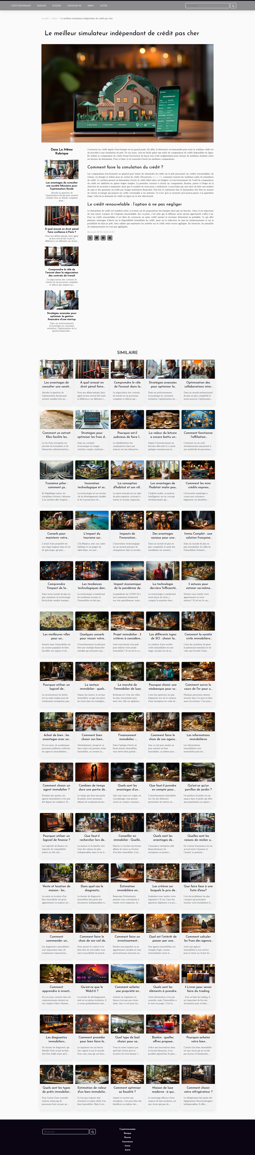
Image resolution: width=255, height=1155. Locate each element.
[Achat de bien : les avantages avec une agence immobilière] (56, 721)
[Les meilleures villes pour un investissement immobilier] (56, 620)
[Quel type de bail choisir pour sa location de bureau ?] (127, 1023)
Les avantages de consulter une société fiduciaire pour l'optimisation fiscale (62, 186)
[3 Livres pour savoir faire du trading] (198, 973)
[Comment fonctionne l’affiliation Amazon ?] (198, 419)
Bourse (56, 5)
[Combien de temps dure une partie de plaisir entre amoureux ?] (92, 771)
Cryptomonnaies (21, 5)
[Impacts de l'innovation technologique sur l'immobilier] (127, 520)
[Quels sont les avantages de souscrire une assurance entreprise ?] (162, 822)
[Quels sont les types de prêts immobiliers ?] (56, 1074)
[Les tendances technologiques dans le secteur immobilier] (92, 570)
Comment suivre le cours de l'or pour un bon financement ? (198, 688)
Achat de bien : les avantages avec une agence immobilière (56, 739)
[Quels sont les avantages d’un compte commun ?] (127, 771)
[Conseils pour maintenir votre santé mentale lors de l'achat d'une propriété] (56, 520)
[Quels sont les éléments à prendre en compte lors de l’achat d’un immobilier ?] (162, 973)
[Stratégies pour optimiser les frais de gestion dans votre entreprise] (92, 419)
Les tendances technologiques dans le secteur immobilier (92, 588)
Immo (91, 5)
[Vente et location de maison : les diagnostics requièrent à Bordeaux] (56, 872)
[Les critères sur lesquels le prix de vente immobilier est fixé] (162, 872)
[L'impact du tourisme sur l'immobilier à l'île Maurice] (92, 520)
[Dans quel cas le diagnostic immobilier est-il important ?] (92, 872)
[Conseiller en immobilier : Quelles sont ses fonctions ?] (127, 822)
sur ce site (157, 176)
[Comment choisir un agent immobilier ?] (56, 771)
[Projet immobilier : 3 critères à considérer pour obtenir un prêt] (127, 620)
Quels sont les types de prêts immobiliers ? (56, 1091)
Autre (103, 5)
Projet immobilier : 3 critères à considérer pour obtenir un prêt (127, 638)
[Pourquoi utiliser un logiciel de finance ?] (56, 822)
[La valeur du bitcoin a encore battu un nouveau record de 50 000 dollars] (162, 419)
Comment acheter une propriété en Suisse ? (127, 991)
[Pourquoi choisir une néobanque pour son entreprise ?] (162, 671)
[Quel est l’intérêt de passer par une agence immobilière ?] (162, 923)
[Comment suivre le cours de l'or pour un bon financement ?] (198, 671)
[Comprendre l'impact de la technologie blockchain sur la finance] (56, 570)
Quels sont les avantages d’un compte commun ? (127, 789)
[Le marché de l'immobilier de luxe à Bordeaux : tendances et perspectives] (127, 671)
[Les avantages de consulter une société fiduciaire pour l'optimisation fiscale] (61, 169)
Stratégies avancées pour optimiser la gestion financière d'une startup (61, 316)
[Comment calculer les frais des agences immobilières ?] (198, 923)
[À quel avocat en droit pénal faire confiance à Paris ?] (61, 215)
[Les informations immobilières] (198, 721)
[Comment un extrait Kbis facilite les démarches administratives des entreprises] (56, 419)
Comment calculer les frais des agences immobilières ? (198, 940)
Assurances (74, 5)
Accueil (44, 18)
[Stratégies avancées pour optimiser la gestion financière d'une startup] (61, 300)
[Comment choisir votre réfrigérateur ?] (198, 1074)
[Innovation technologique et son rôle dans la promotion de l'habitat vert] (92, 469)
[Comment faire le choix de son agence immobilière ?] (162, 721)
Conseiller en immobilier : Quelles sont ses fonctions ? (127, 840)
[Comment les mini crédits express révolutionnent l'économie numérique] (198, 469)
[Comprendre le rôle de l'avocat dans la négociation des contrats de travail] (61, 256)
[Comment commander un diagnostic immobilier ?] (56, 923)
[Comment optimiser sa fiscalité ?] (127, 1074)
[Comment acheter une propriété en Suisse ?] (127, 973)
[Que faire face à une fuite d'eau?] (198, 872)
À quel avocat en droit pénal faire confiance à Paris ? (92, 386)
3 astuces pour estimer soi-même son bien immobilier (198, 588)
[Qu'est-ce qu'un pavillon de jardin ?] (198, 771)
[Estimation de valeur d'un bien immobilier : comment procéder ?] (92, 1074)
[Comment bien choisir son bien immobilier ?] (92, 721)
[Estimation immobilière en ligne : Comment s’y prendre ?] (127, 872)
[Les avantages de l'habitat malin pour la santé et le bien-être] (162, 469)
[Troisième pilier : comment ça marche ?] (56, 469)
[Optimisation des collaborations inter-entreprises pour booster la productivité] (198, 368)
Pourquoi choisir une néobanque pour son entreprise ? (163, 688)
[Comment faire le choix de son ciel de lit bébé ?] (92, 923)
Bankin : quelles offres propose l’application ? (163, 1041)
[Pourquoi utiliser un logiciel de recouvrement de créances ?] (56, 671)
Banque (41, 5)
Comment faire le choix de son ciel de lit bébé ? (92, 940)
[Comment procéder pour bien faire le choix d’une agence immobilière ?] (92, 1023)
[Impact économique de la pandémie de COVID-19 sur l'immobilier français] (127, 570)
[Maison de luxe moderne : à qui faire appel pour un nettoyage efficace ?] (162, 1074)
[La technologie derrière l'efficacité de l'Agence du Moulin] (162, 570)
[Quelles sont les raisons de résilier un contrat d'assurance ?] (198, 822)
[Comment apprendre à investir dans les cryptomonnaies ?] (56, 973)
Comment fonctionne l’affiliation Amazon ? (198, 437)
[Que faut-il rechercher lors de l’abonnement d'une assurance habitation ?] (92, 822)
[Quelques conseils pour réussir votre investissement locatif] (92, 620)
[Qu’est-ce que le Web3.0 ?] (92, 973)
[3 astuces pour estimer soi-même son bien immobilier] (198, 570)
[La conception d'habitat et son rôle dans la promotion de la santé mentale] (127, 469)
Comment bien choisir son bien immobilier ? (91, 739)
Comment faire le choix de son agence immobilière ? (163, 739)
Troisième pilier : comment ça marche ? (56, 487)
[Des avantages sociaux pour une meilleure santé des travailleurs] (162, 520)
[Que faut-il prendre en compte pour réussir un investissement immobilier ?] (162, 771)
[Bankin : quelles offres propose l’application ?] (162, 1023)
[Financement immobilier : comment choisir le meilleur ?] (127, 721)
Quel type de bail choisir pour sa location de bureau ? (127, 1041)
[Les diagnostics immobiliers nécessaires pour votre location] (56, 1023)
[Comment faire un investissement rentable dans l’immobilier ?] (127, 923)
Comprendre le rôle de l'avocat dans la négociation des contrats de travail (61, 272)
